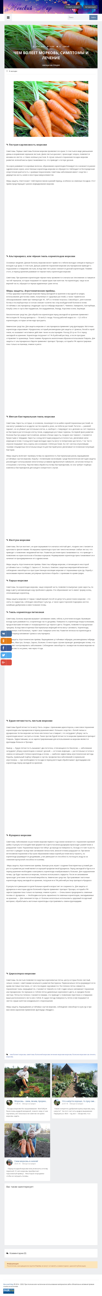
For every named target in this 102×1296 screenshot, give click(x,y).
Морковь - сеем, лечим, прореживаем (31, 1101)
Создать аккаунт (73, 7)
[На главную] (30, 7)
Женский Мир (8, 1284)
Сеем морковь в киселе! (26, 1161)
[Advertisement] (51, 221)
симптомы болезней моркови (38, 1054)
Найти (93, 17)
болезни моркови (79, 1054)
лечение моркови (58, 1054)
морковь (68, 1054)
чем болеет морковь (18, 1054)
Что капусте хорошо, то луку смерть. (79, 1101)
